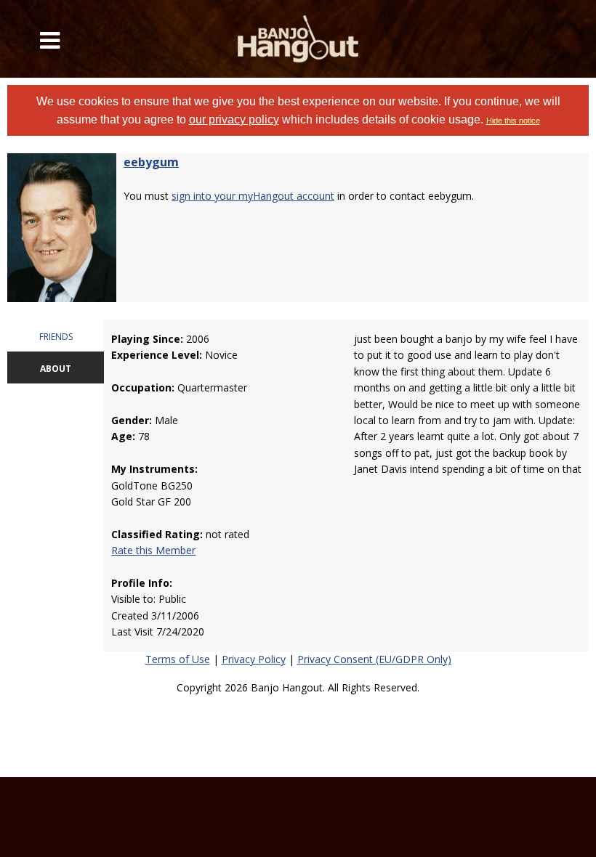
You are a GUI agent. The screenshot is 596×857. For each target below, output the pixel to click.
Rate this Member (153, 550)
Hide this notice (513, 120)
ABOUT (55, 368)
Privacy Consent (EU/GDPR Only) (374, 659)
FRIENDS (56, 336)
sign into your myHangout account (253, 196)
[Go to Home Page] (298, 39)
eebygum (151, 162)
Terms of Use (177, 659)
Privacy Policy (254, 659)
